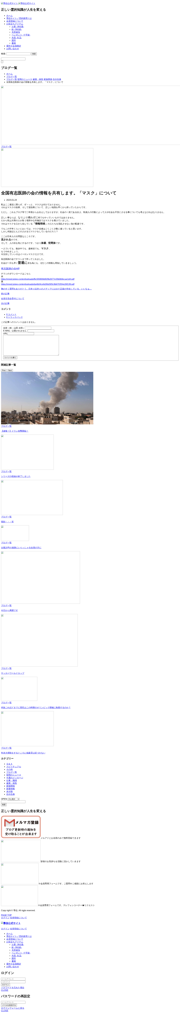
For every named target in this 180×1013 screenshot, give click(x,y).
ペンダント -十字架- (21, 35)
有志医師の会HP (10, 268)
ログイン (5, 985)
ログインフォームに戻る (12, 1008)
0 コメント (11, 314)
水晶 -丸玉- (17, 38)
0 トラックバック (14, 317)
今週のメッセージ (14, 778)
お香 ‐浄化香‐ (18, 26)
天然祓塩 (16, 32)
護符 (14, 40)
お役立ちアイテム (14, 24)
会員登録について (14, 21)
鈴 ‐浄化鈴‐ (17, 29)
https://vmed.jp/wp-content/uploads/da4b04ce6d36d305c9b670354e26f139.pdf (37, 284)
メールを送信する (9, 1005)
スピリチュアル (13, 767)
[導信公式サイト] (18, 3)
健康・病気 (11, 783)
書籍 (14, 43)
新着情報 (10, 789)
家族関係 (10, 786)
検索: (3, 54)
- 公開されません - (15, 331)
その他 (9, 769)
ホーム (9, 15)
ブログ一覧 (6, 146)
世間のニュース (13, 775)
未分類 (9, 791)
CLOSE (4, 990)
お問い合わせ (12, 49)
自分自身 (10, 794)
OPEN (4, 799)
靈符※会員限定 (13, 46)
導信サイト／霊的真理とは (19, 18)
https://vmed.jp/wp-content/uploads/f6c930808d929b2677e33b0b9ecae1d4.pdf (37, 279)
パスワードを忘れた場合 (12, 987)
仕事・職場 (11, 780)
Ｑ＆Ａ (9, 764)
